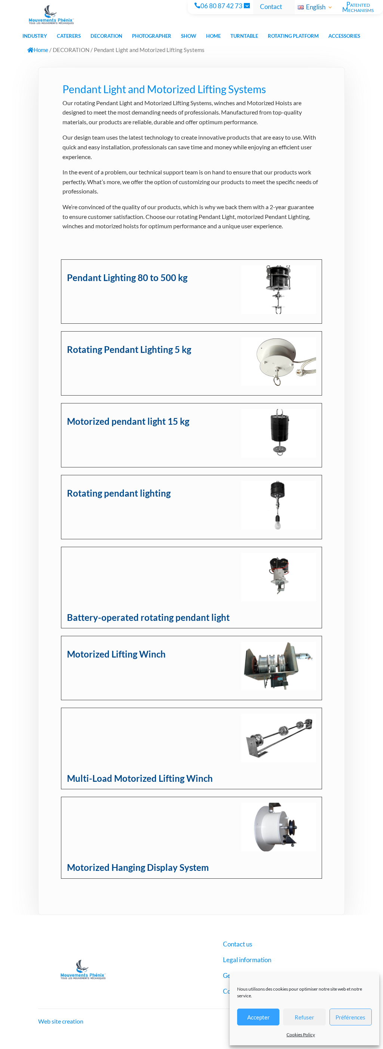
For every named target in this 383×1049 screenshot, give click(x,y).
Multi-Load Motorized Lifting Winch (140, 778)
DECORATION (71, 49)
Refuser (304, 1017)
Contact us (237, 945)
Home (41, 49)
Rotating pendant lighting (119, 493)
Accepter (258, 1017)
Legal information (247, 960)
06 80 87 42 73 (221, 6)
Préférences (350, 1017)
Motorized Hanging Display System (138, 867)
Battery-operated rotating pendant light (148, 617)
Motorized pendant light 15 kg (128, 421)
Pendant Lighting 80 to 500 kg (127, 277)
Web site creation (60, 1021)
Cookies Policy (301, 1034)
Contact (271, 6)
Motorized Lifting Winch (116, 654)
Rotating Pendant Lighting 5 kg (129, 349)
